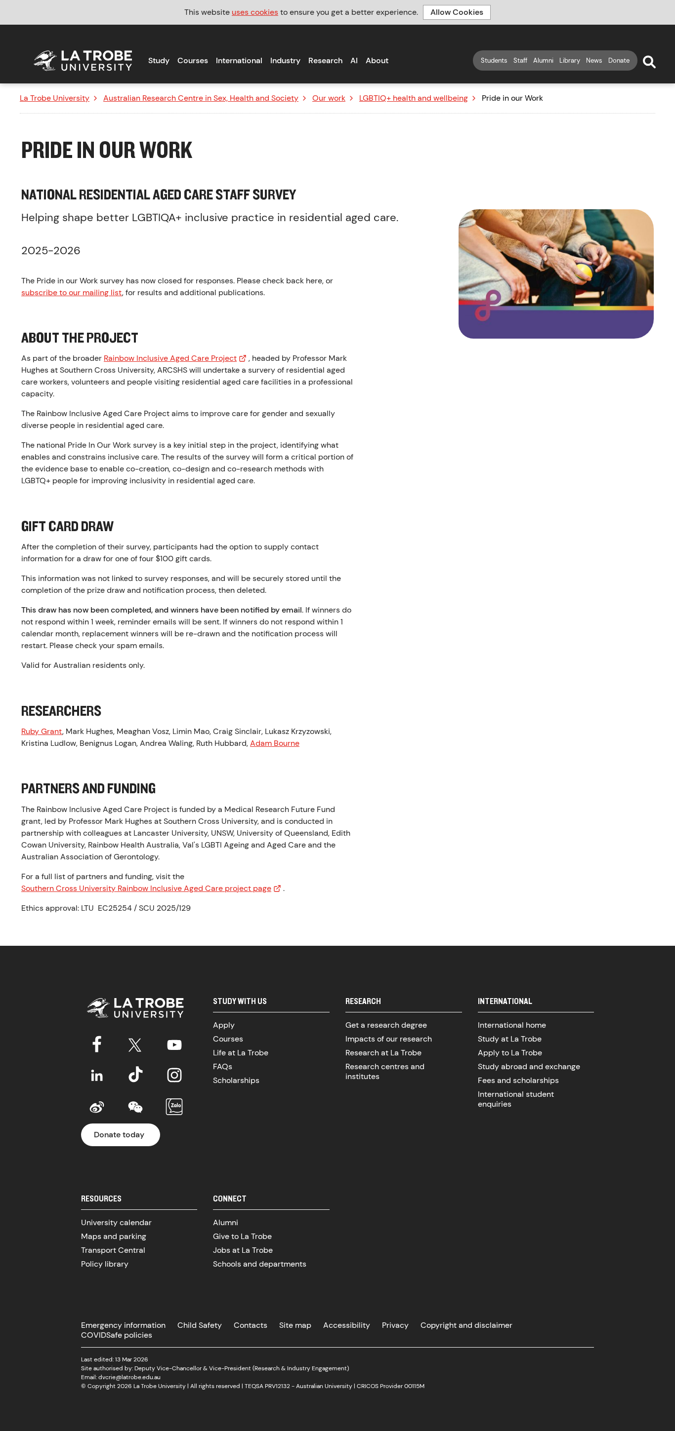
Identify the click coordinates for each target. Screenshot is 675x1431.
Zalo (174, 1107)
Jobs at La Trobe (243, 1250)
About (377, 60)
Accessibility (346, 1325)
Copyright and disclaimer (466, 1325)
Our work (328, 98)
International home (512, 1025)
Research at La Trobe (383, 1052)
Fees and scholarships (518, 1080)
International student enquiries (516, 1099)
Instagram (174, 1075)
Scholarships (236, 1080)
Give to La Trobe (242, 1236)
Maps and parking (113, 1236)
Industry (285, 60)
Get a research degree (386, 1025)
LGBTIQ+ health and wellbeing (413, 98)
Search (649, 62)
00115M (414, 1386)
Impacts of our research (388, 1039)
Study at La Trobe (510, 1039)
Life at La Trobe (240, 1052)
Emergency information (123, 1325)
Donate (619, 60)
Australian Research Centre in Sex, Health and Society (200, 98)
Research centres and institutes (384, 1071)
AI (354, 60)
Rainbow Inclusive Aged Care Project (170, 358)
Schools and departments (259, 1264)
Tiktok (135, 1075)
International (239, 60)
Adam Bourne (274, 743)
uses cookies (255, 12)
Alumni (543, 60)
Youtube (174, 1043)
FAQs (222, 1066)
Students (494, 60)
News (594, 60)
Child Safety (199, 1325)
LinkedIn (97, 1075)
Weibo (97, 1107)
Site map (295, 1325)
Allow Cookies (456, 12)
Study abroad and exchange (529, 1066)
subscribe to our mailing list (71, 292)
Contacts (250, 1325)
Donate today (119, 1134)
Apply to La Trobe (510, 1052)
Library (569, 60)
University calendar (116, 1222)
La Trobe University (54, 98)
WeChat (135, 1107)
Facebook (97, 1043)
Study (158, 60)
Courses (192, 60)
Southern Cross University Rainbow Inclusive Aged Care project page (146, 888)
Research (325, 60)
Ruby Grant (41, 731)
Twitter (135, 1043)
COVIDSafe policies (116, 1335)
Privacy (395, 1325)
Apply (224, 1025)
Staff (520, 60)
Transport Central (113, 1250)
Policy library (104, 1264)
